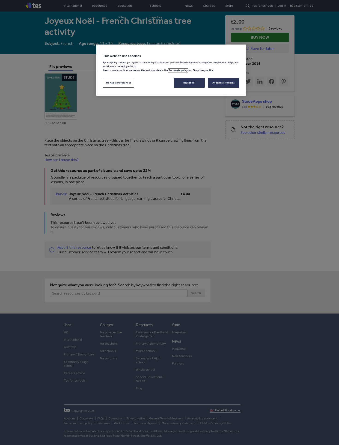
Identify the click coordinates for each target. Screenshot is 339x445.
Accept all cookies (223, 82)
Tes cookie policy (178, 70)
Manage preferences (118, 82)
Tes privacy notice (203, 70)
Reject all (189, 82)
